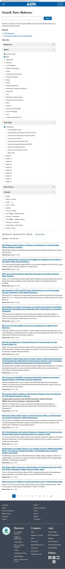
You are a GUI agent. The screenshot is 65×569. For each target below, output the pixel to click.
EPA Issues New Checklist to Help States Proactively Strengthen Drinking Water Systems (30, 275)
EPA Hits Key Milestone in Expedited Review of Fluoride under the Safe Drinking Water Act (29, 343)
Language (7, 192)
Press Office (8, 122)
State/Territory (8, 187)
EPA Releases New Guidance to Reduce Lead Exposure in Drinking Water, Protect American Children (30, 246)
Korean (36, 513)
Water (30, 234)
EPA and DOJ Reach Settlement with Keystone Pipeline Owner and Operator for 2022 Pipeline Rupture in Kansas (31, 395)
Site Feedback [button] (52, 548)
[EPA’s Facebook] (50, 557)
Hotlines (51, 538)
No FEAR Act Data (20, 553)
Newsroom (34, 541)
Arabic (4, 507)
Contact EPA (52, 532)
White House (35, 554)
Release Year (8, 44)
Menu (60, 4)
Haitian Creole (6, 513)
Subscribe (34, 548)
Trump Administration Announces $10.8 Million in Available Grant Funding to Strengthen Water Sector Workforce (31, 260)
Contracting (18, 542)
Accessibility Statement (18, 533)
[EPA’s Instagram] (54, 561)
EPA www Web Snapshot (19, 546)
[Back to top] (60, 564)
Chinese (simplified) (39, 507)
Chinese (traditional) (8, 510)
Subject (6, 49)
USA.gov (34, 551)
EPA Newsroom (9, 33)
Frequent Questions (54, 545)
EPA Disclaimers (53, 535)
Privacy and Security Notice (21, 560)
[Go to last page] (51, 496)
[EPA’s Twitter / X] (54, 557)
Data (32, 532)
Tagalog (4, 519)
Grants (16, 550)
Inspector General (37, 535)
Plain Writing (18, 556)
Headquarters (8, 234)
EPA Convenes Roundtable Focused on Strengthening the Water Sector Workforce (30, 327)
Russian (36, 516)
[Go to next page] (47, 496)
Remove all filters (40, 234)
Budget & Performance (18, 538)
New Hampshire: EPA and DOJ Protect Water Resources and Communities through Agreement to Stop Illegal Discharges (30, 291)
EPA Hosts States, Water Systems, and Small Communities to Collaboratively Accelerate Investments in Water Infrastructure (31, 417)
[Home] (31, 4)
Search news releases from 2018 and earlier (18, 36)
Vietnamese (37, 519)
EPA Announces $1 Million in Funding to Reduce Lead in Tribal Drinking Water (32, 481)
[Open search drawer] (3, 4)
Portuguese (5, 516)
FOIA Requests (53, 541)
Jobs (32, 538)
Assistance (5, 504)
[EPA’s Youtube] (58, 557)
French (36, 510)
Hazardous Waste (20, 234)
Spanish (36, 504)
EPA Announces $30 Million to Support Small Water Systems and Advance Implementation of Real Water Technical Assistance (31, 378)
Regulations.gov (36, 545)
